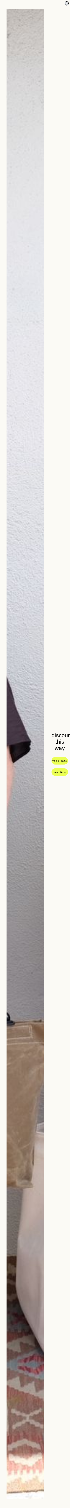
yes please (59, 760)
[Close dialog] (67, 3)
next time (60, 772)
